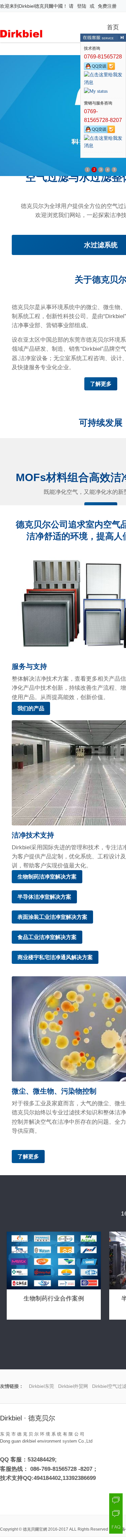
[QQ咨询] (116, 1500)
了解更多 (101, 384)
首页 (113, 26)
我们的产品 (30, 708)
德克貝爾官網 (35, 1529)
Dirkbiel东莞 (41, 1386)
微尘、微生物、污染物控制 (54, 1091)
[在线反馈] (116, 1513)
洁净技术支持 (33, 835)
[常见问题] (116, 1527)
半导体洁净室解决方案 (44, 897)
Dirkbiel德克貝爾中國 (41, 6)
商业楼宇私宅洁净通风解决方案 (55, 957)
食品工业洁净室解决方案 (47, 937)
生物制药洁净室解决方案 (47, 877)
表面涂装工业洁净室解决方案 (52, 917)
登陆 (81, 6)
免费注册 (107, 6)
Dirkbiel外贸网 (73, 1386)
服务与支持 (29, 666)
